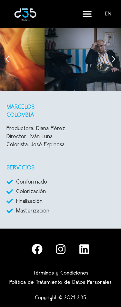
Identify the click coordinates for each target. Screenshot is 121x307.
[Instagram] (61, 249)
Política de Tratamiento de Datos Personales (60, 282)
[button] (7, 59)
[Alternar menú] (87, 14)
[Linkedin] (84, 249)
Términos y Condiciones (60, 272)
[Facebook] (37, 249)
